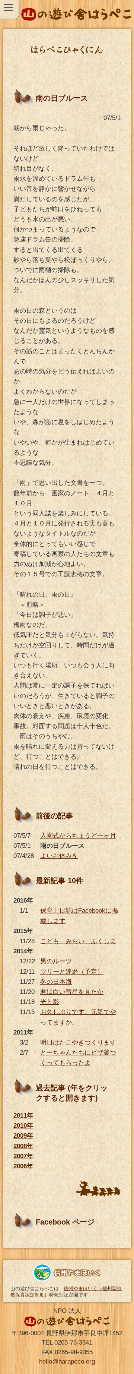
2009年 (23, 1135)
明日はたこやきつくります (78, 1042)
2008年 (23, 1146)
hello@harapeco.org (67, 1361)
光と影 (49, 1001)
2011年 (23, 1115)
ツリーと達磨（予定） (71, 971)
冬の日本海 (56, 981)
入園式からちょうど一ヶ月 (78, 835)
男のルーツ (56, 961)
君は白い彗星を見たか (71, 991)
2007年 (23, 1156)
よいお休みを (59, 855)
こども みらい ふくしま (78, 941)
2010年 (23, 1125)
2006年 (23, 1166)
